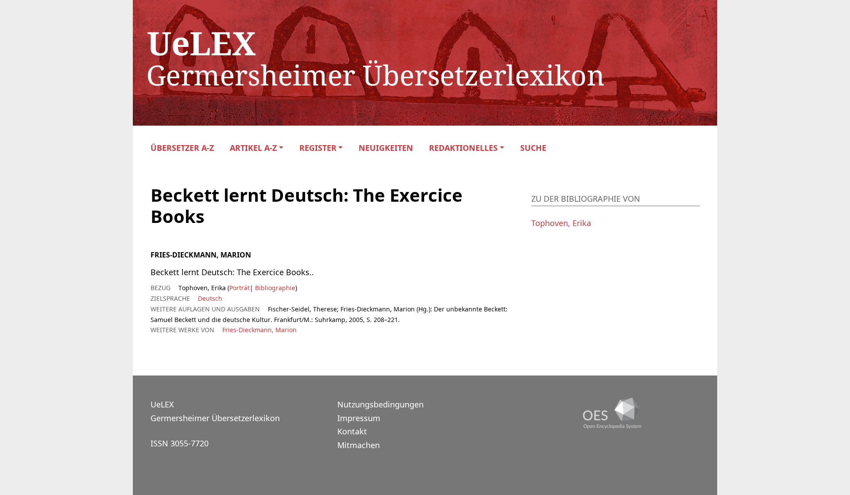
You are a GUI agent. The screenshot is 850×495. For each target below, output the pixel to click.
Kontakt (352, 431)
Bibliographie (274, 288)
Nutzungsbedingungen (380, 404)
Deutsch (210, 298)
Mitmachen (358, 445)
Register (317, 147)
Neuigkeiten (386, 147)
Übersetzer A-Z (182, 147)
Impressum (358, 418)
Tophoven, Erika (561, 223)
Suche (533, 147)
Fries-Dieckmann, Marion (259, 330)
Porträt (239, 288)
